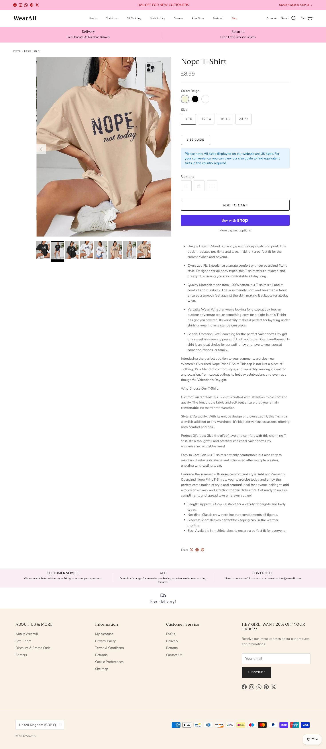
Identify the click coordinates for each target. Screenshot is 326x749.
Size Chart (23, 641)
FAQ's (170, 634)
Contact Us (174, 655)
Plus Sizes (198, 18)
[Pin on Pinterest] (202, 549)
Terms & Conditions (109, 648)
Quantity (187, 176)
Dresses (178, 18)
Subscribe (256, 672)
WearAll (30, 736)
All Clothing (133, 18)
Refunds (101, 655)
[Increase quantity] (212, 185)
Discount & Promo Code (33, 648)
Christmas (112, 18)
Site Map (101, 669)
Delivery (172, 641)
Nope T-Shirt (31, 50)
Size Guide (195, 140)
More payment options (235, 231)
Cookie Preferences (109, 662)
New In (93, 18)
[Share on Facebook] (197, 549)
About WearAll (27, 634)
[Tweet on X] (191, 549)
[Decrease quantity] (186, 185)
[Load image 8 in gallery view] (104, 147)
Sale (234, 18)
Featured (218, 18)
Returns (172, 648)
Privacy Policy (105, 641)
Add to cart (235, 205)
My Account (104, 634)
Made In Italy (157, 18)
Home (16, 50)
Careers (21, 655)
